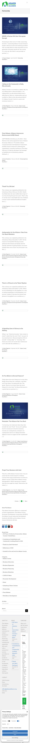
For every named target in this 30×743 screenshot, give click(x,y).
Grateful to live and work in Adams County (15, 551)
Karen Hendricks (7, 159)
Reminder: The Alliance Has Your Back (14, 421)
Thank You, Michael (8, 186)
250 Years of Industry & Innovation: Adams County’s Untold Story (15, 630)
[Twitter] (9, 527)
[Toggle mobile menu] (27, 2)
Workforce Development (22, 107)
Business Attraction (6, 255)
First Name (23, 643)
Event (4, 582)
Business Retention (6, 257)
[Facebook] (3, 527)
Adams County (22, 105)
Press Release (6, 592)
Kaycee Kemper (6, 58)
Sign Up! (24, 701)
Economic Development (7, 107)
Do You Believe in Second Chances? (13, 376)
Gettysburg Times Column (10, 585)
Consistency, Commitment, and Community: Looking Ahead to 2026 (15, 649)
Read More (4, 59)
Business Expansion (14, 255)
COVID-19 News (7, 575)
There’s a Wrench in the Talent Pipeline (14, 283)
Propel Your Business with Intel (11, 470)
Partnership (20, 58)
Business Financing (23, 255)
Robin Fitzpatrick (6, 105)
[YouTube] (12, 527)
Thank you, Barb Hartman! (10, 544)
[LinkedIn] (6, 527)
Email (23, 635)
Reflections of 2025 (8, 548)
